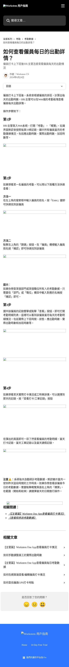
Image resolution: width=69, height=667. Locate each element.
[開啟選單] (63, 6)
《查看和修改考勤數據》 (22, 517)
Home (24, 645)
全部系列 (7, 39)
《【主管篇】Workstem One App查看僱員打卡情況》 (36, 513)
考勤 (18, 39)
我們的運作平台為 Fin (36, 657)
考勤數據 (28, 39)
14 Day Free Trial (39, 645)
